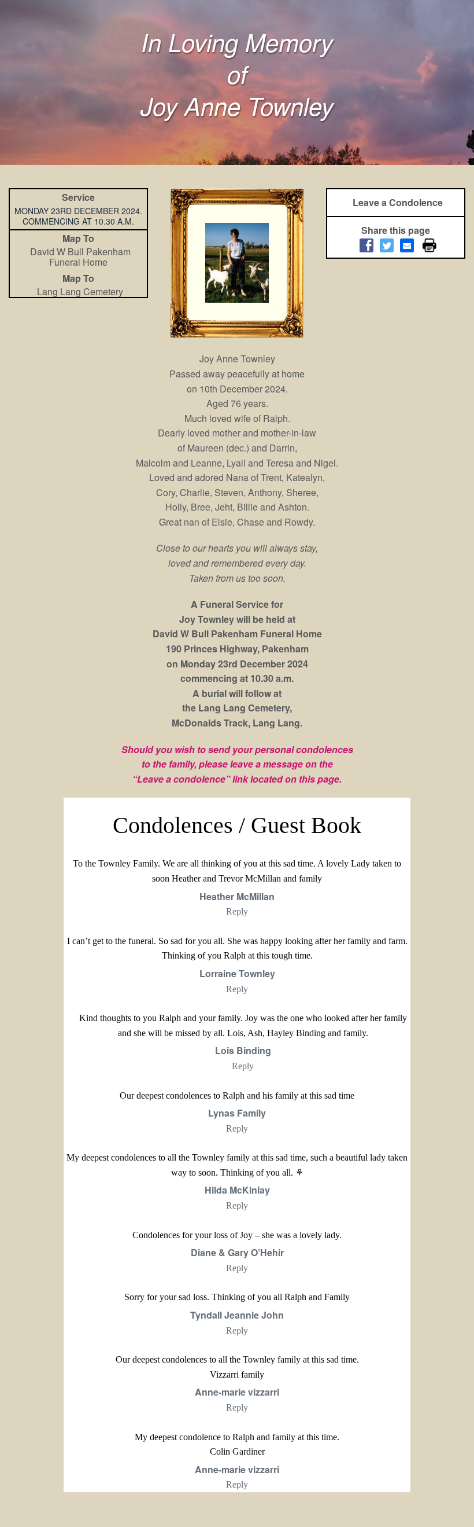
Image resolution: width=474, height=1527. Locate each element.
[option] (237, 263)
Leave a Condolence (398, 202)
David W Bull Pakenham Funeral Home (80, 257)
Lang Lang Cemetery (80, 291)
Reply (237, 911)
